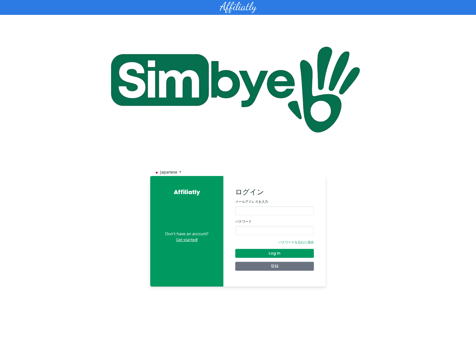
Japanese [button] (168, 172)
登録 (275, 266)
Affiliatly (187, 192)
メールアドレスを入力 (251, 201)
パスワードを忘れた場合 (296, 242)
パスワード (243, 221)
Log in (274, 253)
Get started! (187, 239)
